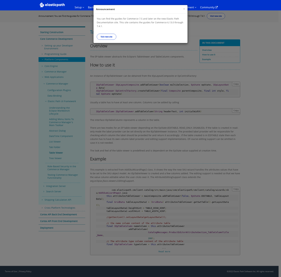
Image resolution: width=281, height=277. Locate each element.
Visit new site (106, 36)
